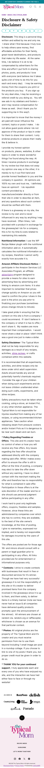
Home (4, 14)
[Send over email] (22, 30)
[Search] (35, 6)
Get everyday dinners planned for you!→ (22, 2)
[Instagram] (15, 759)
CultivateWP (36, 765)
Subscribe (22, 747)
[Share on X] (30, 30)
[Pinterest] (29, 759)
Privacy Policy (19, 765)
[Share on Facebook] (6, 30)
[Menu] (40, 6)
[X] (24, 759)
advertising (7, 274)
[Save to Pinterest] (14, 30)
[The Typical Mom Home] (13, 6)
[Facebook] (19, 759)
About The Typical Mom (17, 14)
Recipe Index (22, 743)
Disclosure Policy (9, 765)
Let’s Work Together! (22, 751)
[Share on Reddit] (38, 30)
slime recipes (18, 353)
